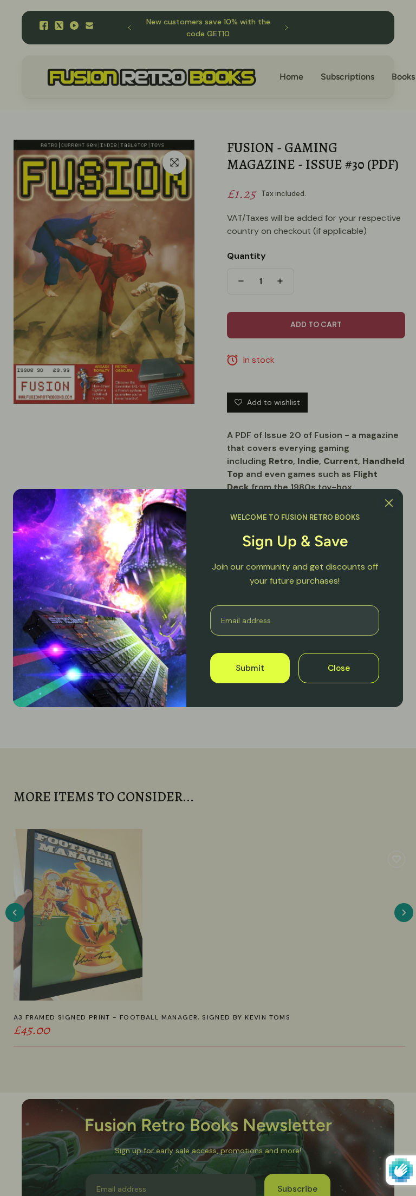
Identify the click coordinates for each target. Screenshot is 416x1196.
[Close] (389, 503)
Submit (250, 668)
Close (339, 668)
